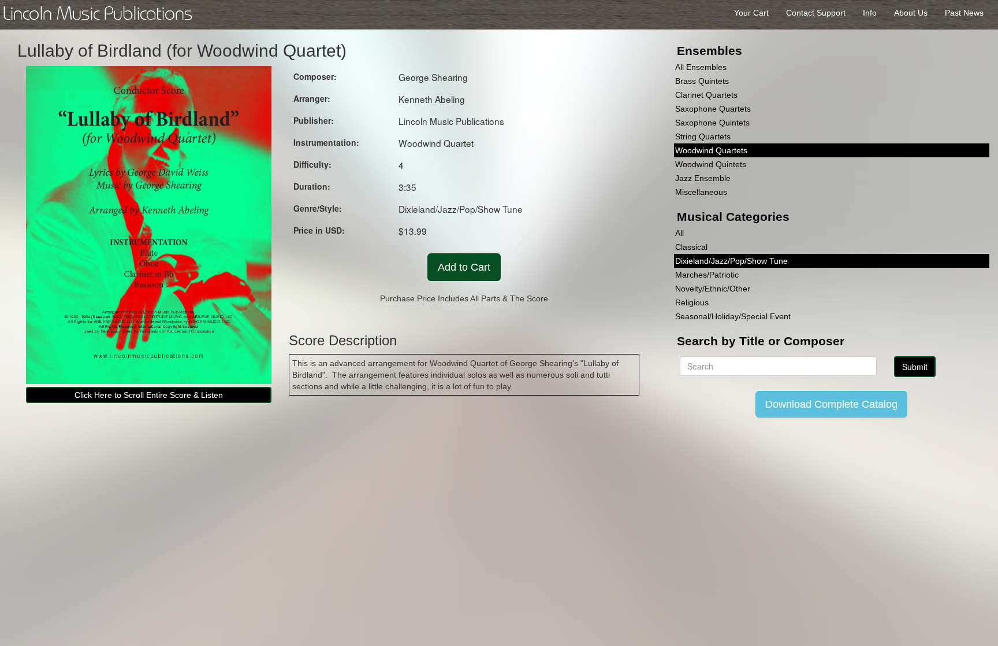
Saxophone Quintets (712, 122)
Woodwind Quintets (710, 164)
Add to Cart (464, 267)
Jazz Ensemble (703, 178)
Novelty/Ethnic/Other (712, 288)
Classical (691, 247)
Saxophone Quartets (713, 108)
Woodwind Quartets (711, 150)
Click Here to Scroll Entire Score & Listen (149, 395)
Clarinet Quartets (706, 94)
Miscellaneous (701, 192)
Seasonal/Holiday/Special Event (733, 316)
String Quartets (703, 136)
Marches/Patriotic (707, 274)
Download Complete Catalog (831, 404)
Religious (692, 302)
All (679, 233)
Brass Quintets (702, 81)
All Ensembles (701, 67)
